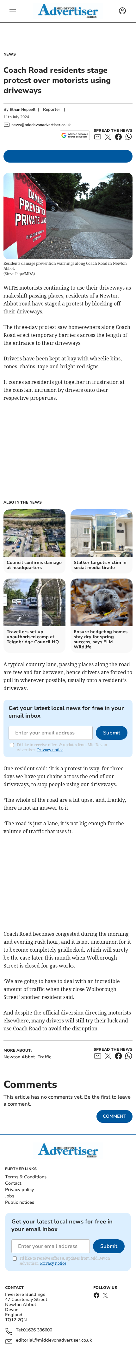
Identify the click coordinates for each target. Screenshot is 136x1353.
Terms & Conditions (25, 1177)
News (9, 54)
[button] (12, 11)
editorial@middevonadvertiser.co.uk (54, 1340)
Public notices (19, 1202)
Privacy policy (19, 1190)
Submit (111, 732)
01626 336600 (37, 1330)
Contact (13, 1183)
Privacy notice (50, 749)
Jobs (9, 1196)
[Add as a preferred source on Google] (75, 135)
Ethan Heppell (22, 109)
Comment (114, 1116)
